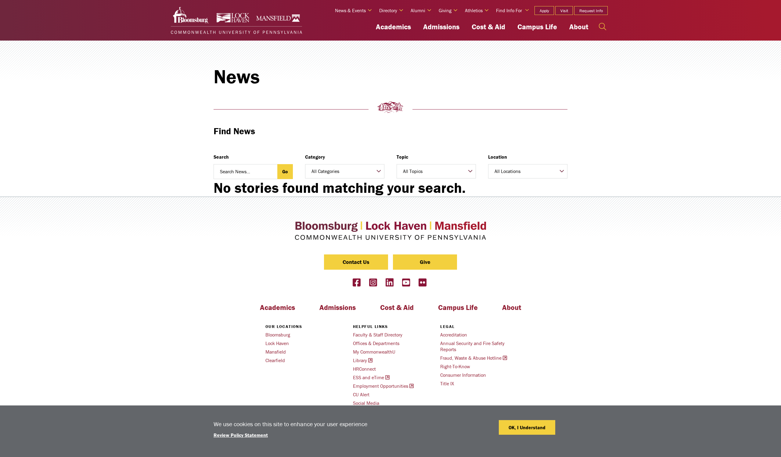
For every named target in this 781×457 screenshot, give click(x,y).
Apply (544, 10)
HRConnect (364, 369)
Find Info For (509, 10)
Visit (564, 10)
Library (360, 360)
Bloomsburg (277, 335)
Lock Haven (277, 343)
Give (425, 261)
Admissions (441, 26)
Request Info (591, 10)
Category (315, 157)
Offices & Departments (376, 343)
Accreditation (453, 335)
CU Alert (361, 394)
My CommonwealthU (374, 352)
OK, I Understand (527, 427)
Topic (402, 157)
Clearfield (275, 360)
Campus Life (537, 26)
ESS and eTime (368, 377)
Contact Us (356, 261)
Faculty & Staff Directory (377, 335)
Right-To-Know (455, 366)
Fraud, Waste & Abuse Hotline (471, 358)
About (578, 26)
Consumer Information (463, 375)
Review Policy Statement (241, 435)
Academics (393, 26)
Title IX (447, 383)
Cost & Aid (488, 26)
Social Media (366, 403)
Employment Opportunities (380, 386)
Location (497, 157)
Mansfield (275, 352)
